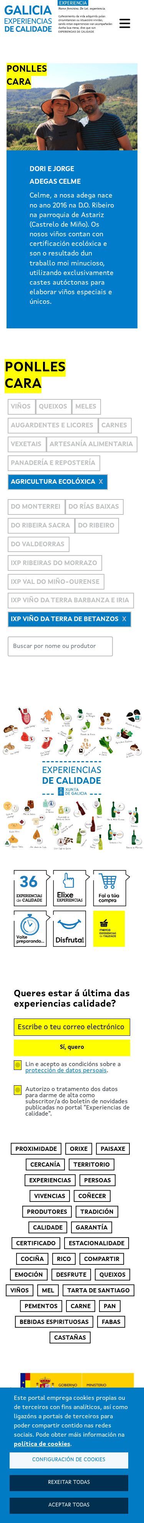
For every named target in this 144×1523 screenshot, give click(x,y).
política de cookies (42, 1444)
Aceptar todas (68, 1505)
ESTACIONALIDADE (96, 1244)
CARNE (81, 1307)
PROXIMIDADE (36, 1149)
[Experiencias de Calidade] (28, 16)
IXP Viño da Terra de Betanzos (65, 619)
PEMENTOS (41, 1307)
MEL (48, 1291)
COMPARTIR (101, 1259)
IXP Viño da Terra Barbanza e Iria (70, 600)
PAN (110, 1307)
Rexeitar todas (69, 1482)
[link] (59, 17)
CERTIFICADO (36, 1244)
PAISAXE (113, 1149)
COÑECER (92, 1196)
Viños (21, 407)
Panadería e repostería (53, 463)
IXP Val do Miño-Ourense (55, 582)
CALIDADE (48, 1228)
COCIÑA (32, 1259)
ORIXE (79, 1149)
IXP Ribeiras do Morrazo (54, 563)
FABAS (111, 1322)
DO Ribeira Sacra (40, 526)
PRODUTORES (47, 1212)
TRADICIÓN (97, 1212)
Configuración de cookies (68, 1459)
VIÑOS (19, 1291)
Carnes (114, 425)
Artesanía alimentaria (91, 444)
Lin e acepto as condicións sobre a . (73, 1067)
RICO (64, 1259)
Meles (85, 407)
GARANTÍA (92, 1228)
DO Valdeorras (38, 544)
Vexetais (26, 444)
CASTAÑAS (70, 1338)
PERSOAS (97, 1181)
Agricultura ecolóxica (53, 482)
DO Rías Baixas (93, 507)
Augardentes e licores (52, 425)
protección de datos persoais (66, 1071)
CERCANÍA (45, 1165)
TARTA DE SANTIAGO (98, 1291)
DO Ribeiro (96, 526)
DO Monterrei (35, 507)
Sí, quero (72, 1047)
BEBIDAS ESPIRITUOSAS (54, 1322)
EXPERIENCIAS (50, 1181)
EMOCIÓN (29, 1275)
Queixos (53, 407)
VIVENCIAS (49, 1196)
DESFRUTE (71, 1275)
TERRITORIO (91, 1165)
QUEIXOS (112, 1275)
